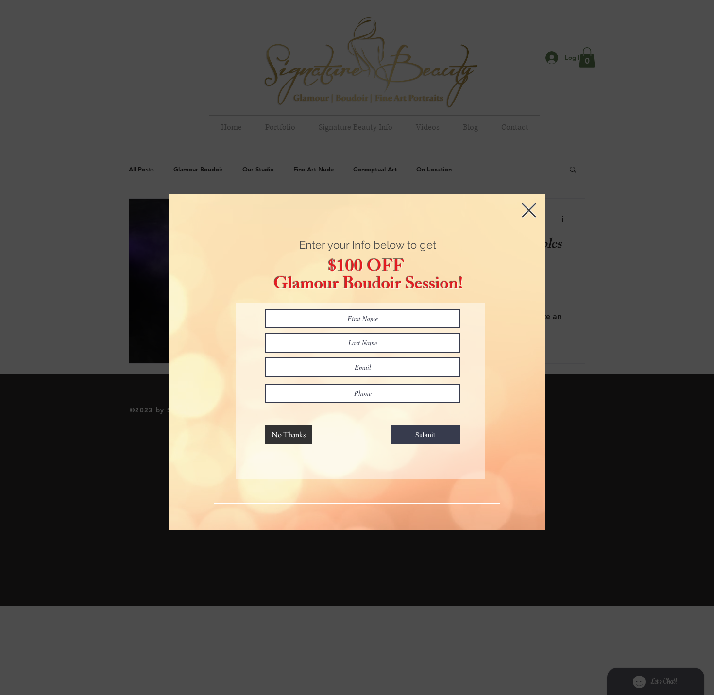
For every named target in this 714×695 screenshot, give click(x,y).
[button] (529, 210)
